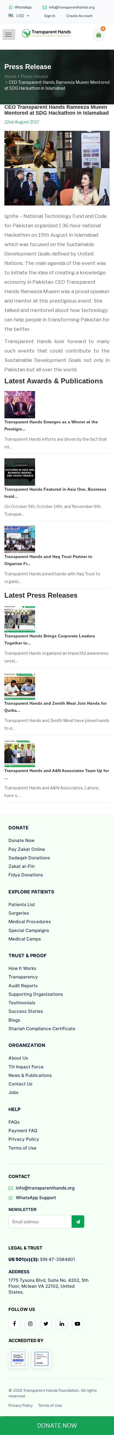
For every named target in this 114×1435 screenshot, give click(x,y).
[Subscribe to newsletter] (77, 1221)
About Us (18, 1058)
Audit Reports (23, 985)
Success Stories (25, 1011)
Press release (34, 76)
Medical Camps (24, 939)
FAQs (14, 1122)
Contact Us (20, 1084)
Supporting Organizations (35, 994)
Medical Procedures (29, 921)
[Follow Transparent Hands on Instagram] (30, 1324)
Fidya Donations (25, 875)
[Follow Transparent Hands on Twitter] (46, 1324)
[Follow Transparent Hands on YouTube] (77, 1324)
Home (10, 76)
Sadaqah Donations (29, 858)
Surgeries (18, 913)
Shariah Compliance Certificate (41, 1028)
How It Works (22, 968)
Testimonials (21, 1002)
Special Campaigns (28, 930)
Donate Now (21, 840)
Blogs (14, 1020)
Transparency (23, 977)
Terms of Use (22, 1148)
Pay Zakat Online (26, 849)
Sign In (49, 16)
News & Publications (30, 1075)
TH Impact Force (26, 1067)
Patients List (21, 904)
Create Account (79, 16)
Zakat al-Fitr (21, 866)
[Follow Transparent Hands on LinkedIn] (62, 1324)
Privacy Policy (23, 1139)
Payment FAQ (22, 1130)
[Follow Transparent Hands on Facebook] (14, 1324)
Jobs (13, 1092)
